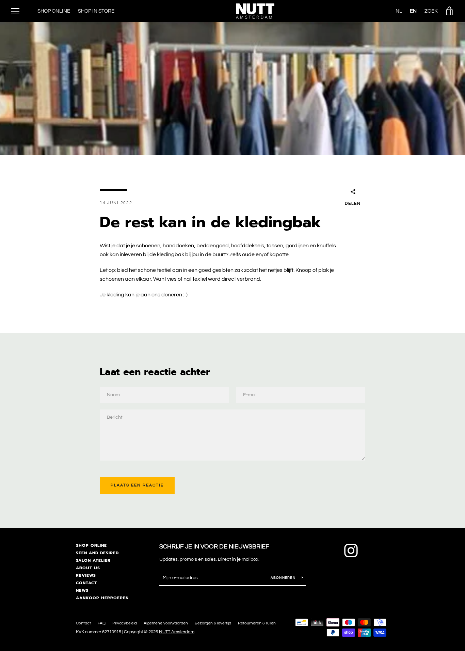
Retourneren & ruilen (257, 623)
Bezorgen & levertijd (213, 623)
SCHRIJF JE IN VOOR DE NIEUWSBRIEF (214, 546)
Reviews (86, 575)
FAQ (102, 623)
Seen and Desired (97, 553)
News (82, 590)
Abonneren (284, 577)
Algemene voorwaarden (166, 623)
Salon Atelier (93, 560)
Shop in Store (96, 11)
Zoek (431, 11)
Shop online (91, 545)
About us (88, 568)
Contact (86, 583)
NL (399, 11)
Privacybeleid (124, 623)
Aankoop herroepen (102, 598)
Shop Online (53, 11)
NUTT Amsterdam (176, 632)
